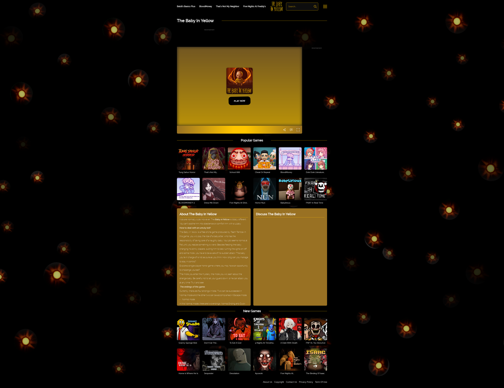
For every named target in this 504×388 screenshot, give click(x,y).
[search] (315, 6)
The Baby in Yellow (188, 232)
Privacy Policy (306, 382)
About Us (267, 382)
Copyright (279, 382)
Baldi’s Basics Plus (186, 6)
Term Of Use (321, 382)
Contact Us (291, 382)
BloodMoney (205, 6)
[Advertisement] (252, 37)
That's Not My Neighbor (227, 6)
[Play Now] (188, 158)
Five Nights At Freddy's (254, 6)
